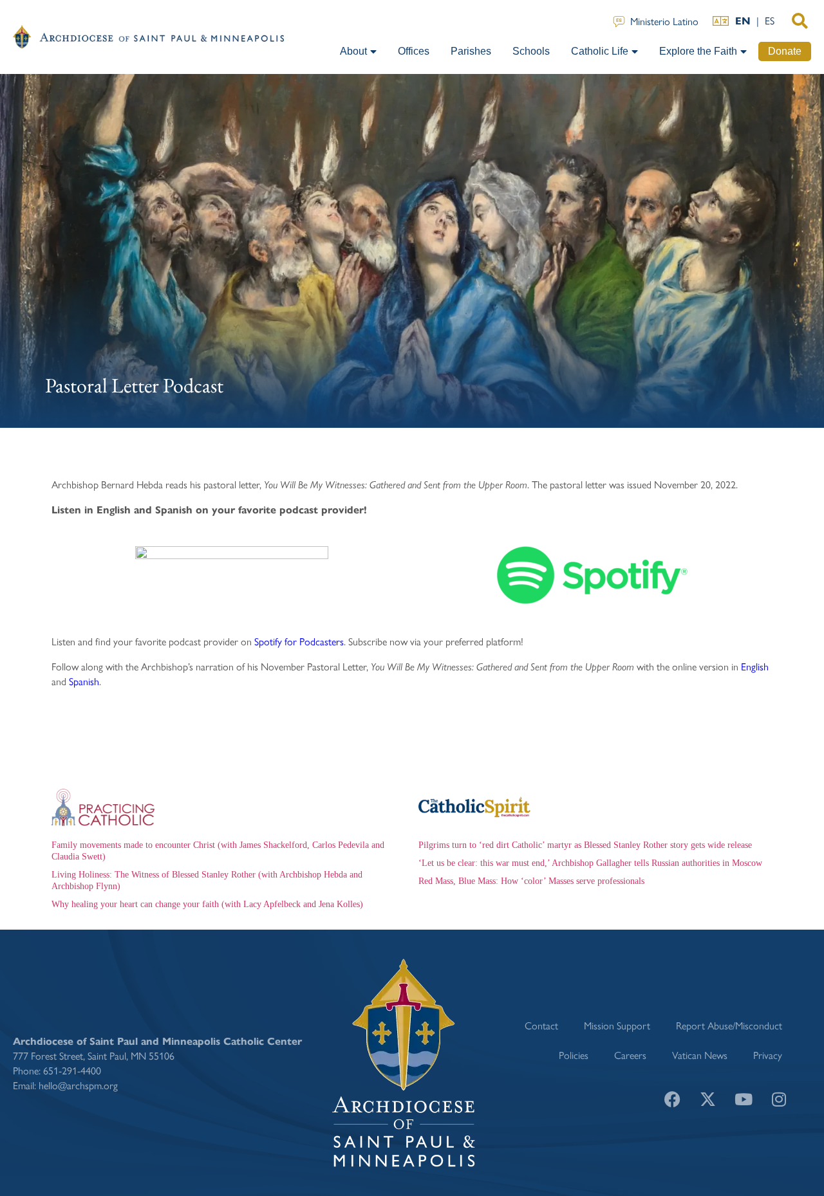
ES (769, 20)
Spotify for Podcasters (299, 641)
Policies (573, 1054)
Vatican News (699, 1054)
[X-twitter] (708, 1099)
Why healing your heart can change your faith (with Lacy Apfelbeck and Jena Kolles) (207, 904)
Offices (413, 51)
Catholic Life (599, 51)
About (353, 51)
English (755, 666)
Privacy (767, 1054)
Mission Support (617, 1025)
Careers (630, 1054)
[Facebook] (673, 1099)
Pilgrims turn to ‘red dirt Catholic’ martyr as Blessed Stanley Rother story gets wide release (585, 845)
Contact (541, 1025)
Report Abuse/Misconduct (729, 1025)
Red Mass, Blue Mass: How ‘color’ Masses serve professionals (531, 881)
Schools (531, 51)
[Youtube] (743, 1099)
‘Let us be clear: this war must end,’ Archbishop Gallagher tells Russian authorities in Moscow (590, 863)
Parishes (471, 51)
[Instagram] (779, 1099)
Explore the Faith (698, 51)
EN (743, 21)
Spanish (84, 681)
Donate (784, 51)
